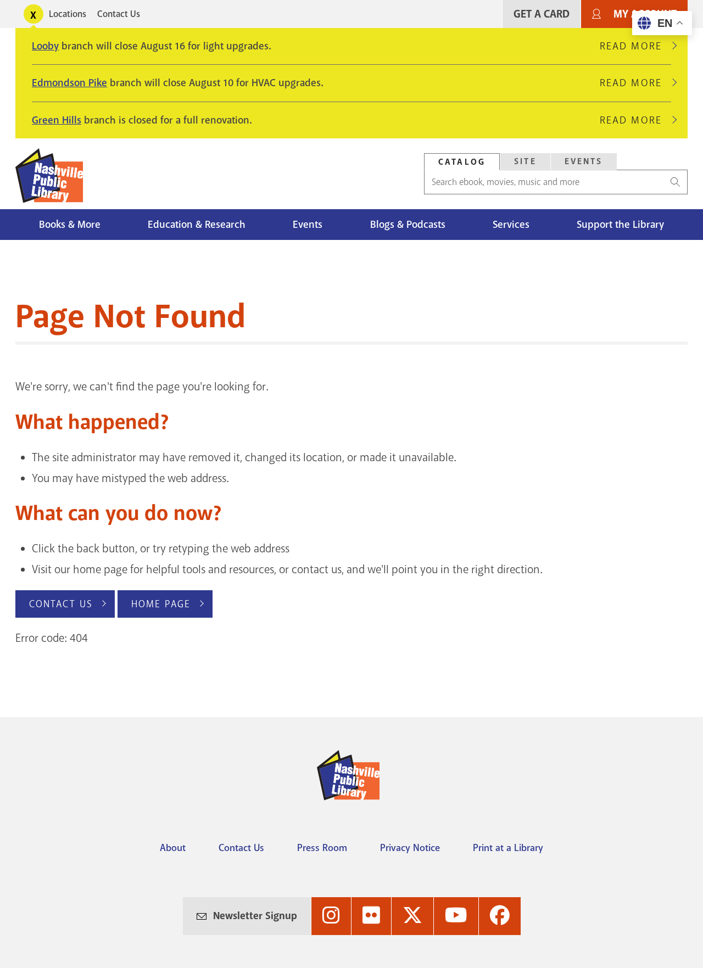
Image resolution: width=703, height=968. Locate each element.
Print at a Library (508, 848)
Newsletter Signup (255, 915)
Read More (635, 46)
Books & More (70, 224)
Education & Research (197, 224)
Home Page (161, 604)
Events (584, 161)
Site (525, 161)
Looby (45, 46)
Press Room (322, 848)
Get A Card (542, 14)
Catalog (462, 161)
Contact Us (118, 14)
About (173, 848)
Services (511, 224)
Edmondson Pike (69, 82)
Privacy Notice (410, 848)
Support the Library (620, 224)
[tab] (462, 161)
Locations (67, 14)
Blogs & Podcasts (407, 224)
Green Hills (56, 120)
